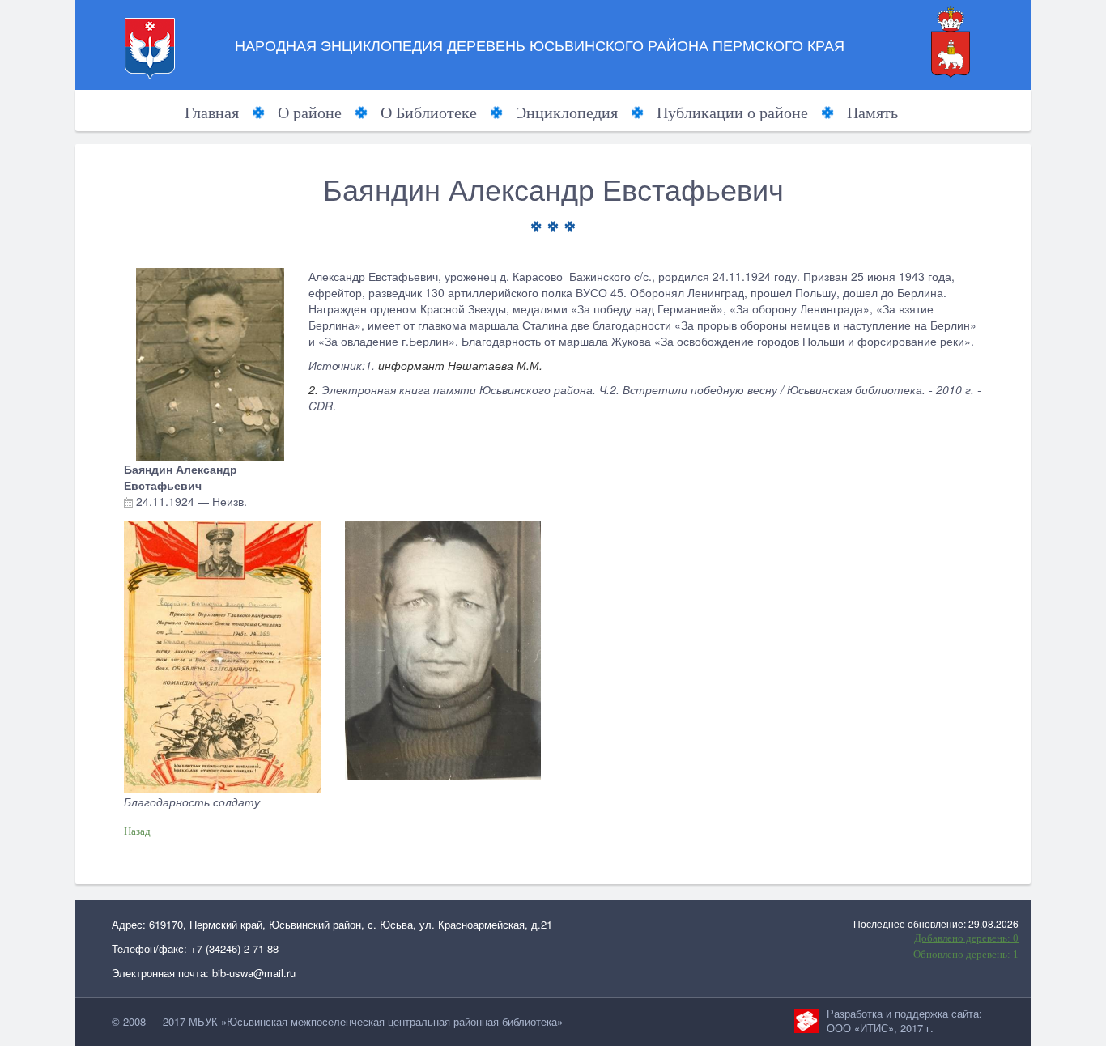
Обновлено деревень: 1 (966, 954)
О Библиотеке (429, 112)
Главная (212, 112)
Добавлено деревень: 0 (966, 938)
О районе (310, 112)
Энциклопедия (567, 112)
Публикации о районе (732, 112)
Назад (137, 831)
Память (872, 112)
